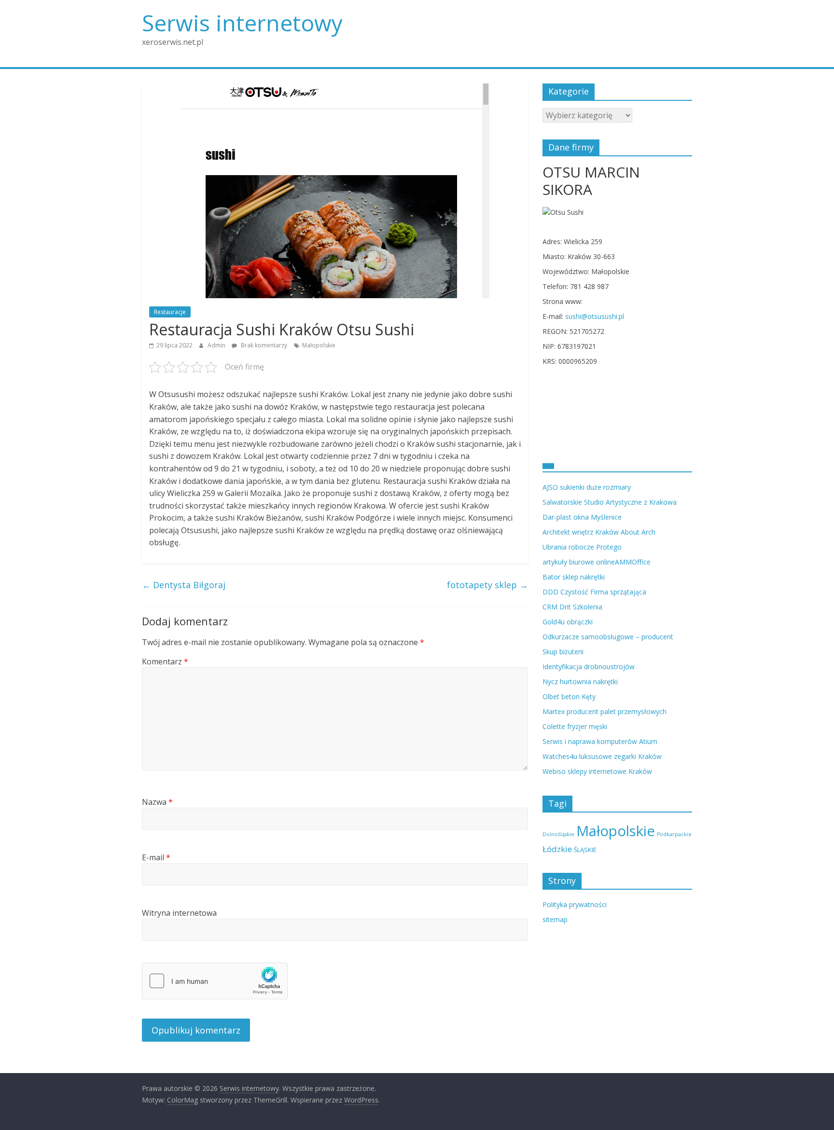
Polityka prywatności (574, 904)
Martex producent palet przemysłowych (604, 711)
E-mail (156, 857)
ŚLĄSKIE (585, 849)
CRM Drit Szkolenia (572, 606)
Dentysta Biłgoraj (183, 585)
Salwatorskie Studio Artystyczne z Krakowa (609, 502)
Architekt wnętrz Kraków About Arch (598, 532)
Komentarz (165, 661)
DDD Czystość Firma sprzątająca (594, 591)
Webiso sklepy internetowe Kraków (597, 771)
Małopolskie (318, 345)
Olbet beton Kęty (569, 696)
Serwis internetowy (242, 23)
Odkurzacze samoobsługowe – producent (607, 636)
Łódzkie (557, 848)
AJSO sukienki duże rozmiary (586, 487)
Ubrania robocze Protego (582, 546)
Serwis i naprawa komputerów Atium (599, 741)
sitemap (555, 919)
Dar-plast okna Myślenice (582, 517)
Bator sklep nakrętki (573, 576)
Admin (217, 345)
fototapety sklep (487, 585)
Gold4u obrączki (567, 621)
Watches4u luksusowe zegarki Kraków (602, 756)
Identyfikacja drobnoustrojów (588, 666)
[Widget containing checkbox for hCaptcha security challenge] (215, 981)
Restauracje (170, 312)
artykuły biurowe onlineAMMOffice (596, 561)
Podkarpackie (674, 834)
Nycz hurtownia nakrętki (580, 681)
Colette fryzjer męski (574, 726)
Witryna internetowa (179, 913)
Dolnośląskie (558, 834)
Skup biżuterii (563, 651)
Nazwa (157, 802)
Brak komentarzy (263, 345)
